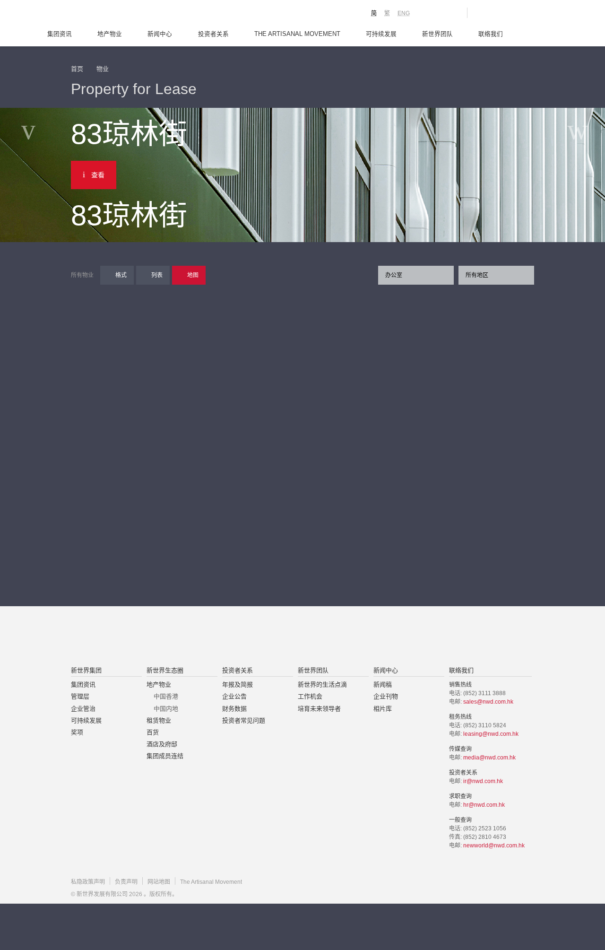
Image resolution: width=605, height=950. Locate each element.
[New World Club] (452, 13)
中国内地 (166, 708)
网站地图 (158, 882)
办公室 (393, 275)
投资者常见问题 (243, 720)
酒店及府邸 (162, 744)
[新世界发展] (123, 14)
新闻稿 (382, 684)
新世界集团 (86, 670)
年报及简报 (237, 684)
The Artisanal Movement (297, 34)
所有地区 (477, 275)
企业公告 (234, 696)
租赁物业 (159, 720)
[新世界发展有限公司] (195, 637)
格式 (121, 275)
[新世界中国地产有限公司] (290, 637)
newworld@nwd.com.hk (494, 845)
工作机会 (310, 696)
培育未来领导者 (319, 708)
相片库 (382, 708)
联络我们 (490, 34)
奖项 (77, 732)
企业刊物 (385, 696)
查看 (97, 175)
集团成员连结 (165, 755)
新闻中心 (159, 34)
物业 (102, 68)
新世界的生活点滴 (322, 684)
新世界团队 (437, 34)
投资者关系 (213, 34)
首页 (77, 68)
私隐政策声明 (88, 882)
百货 (153, 732)
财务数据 (234, 708)
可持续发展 (381, 34)
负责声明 (126, 882)
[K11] (426, 12)
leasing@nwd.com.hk (491, 734)
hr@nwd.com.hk (484, 805)
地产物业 (109, 34)
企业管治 (83, 708)
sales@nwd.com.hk (488, 701)
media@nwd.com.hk (489, 757)
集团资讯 (59, 34)
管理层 (80, 696)
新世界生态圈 (165, 670)
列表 (157, 275)
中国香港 (166, 696)
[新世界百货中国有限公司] (397, 637)
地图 (193, 275)
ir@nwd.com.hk (483, 781)
